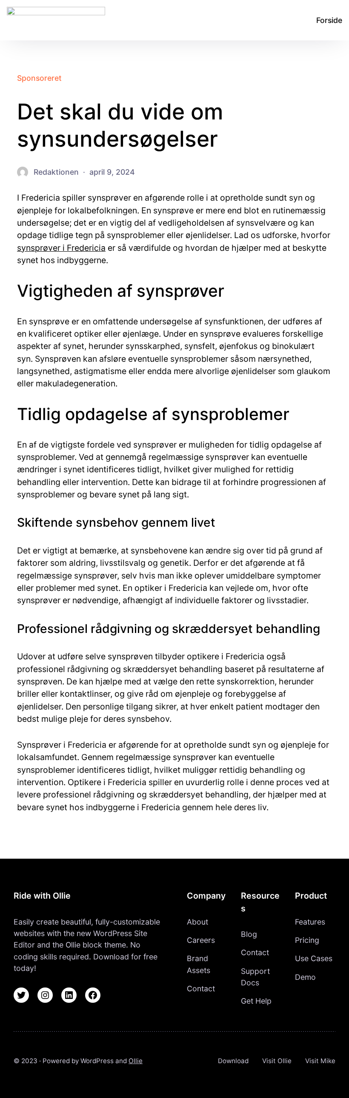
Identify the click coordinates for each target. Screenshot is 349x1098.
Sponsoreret (39, 78)
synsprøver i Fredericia (61, 248)
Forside (329, 20)
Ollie (136, 1061)
